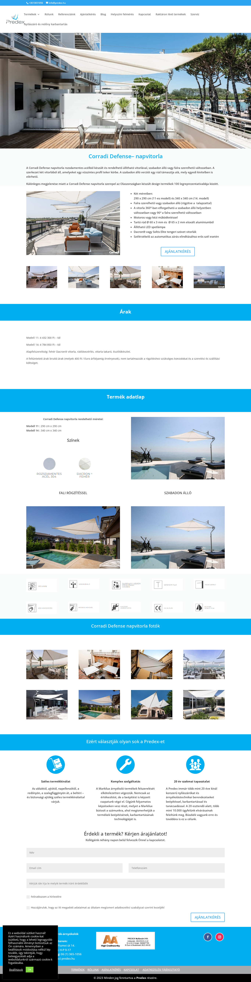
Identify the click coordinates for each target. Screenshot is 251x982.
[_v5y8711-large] (125, 287)
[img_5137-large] (204, 718)
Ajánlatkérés (88, 14)
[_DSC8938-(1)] (73, 254)
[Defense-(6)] (47, 718)
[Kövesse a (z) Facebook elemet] (208, 937)
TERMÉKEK (78, 970)
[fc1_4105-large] (151, 718)
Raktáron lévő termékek (171, 14)
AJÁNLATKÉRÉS (178, 251)
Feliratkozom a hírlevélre (46, 896)
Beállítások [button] (16, 969)
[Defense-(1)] (204, 678)
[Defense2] (99, 718)
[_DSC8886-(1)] (83, 287)
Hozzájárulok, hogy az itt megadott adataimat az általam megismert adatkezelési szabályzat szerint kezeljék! (98, 907)
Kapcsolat (145, 14)
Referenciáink (66, 14)
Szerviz (195, 14)
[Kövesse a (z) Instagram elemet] (219, 937)
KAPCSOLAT (131, 970)
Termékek (30, 14)
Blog (103, 14)
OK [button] (29, 969)
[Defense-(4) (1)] (209, 287)
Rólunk (49, 14)
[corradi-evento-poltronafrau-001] (167, 287)
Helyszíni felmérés (122, 14)
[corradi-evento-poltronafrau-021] (151, 678)
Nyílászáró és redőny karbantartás (45, 24)
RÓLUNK (93, 970)
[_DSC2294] (41, 287)
